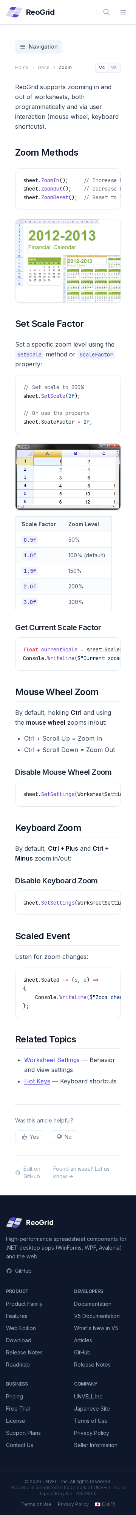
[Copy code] (111, 177)
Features (17, 1316)
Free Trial (18, 1408)
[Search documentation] (106, 12)
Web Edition (21, 1328)
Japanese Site (92, 1408)
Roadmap (18, 1364)
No (68, 1136)
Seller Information (95, 1445)
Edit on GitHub (31, 1172)
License (15, 1420)
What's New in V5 (96, 1328)
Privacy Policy (91, 1433)
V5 (114, 67)
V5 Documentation (97, 1316)
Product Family (24, 1304)
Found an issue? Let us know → (81, 1172)
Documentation (92, 1304)
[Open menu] (123, 12)
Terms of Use (91, 1420)
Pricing (14, 1396)
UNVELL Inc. (89, 1396)
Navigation (43, 46)
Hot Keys (37, 1081)
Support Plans (23, 1433)
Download (18, 1340)
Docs (43, 67)
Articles (83, 1340)
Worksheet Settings (52, 1060)
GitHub (23, 1270)
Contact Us (19, 1445)
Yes (34, 1136)
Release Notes (24, 1352)
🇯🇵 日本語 (105, 1504)
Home (22, 67)
